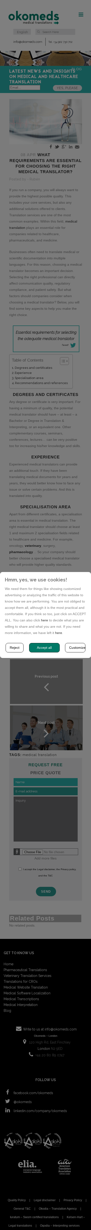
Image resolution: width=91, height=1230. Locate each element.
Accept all (44, 648)
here (44, 620)
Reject (14, 648)
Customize (77, 648)
